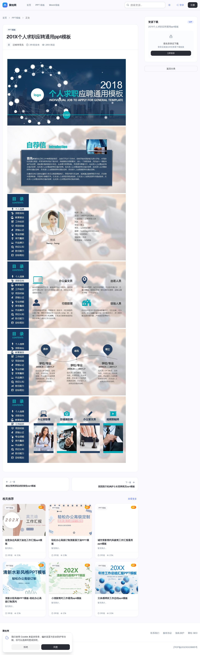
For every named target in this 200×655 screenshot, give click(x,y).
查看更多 (132, 498)
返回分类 (171, 68)
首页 (29, 5)
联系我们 (154, 633)
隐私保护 (179, 633)
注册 (192, 5)
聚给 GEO (193, 633)
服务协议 (167, 633)
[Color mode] (169, 5)
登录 (182, 5)
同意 (55, 647)
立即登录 (171, 53)
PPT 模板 (40, 5)
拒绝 (26, 647)
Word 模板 (54, 5)
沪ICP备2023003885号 (185, 647)
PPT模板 (16, 17)
